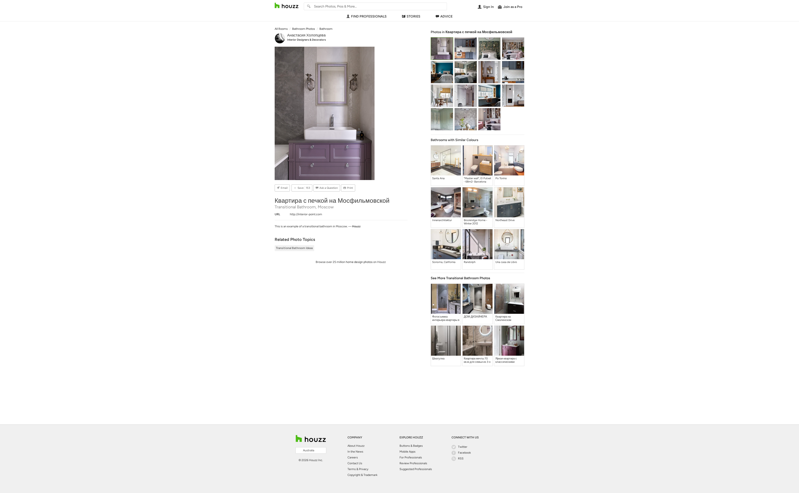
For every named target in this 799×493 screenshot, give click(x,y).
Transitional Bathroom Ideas (294, 248)
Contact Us (354, 463)
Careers (352, 457)
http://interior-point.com (306, 214)
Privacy (363, 469)
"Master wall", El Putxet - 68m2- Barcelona (477, 180)
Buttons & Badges (411, 446)
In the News (355, 451)
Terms (351, 469)
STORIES (413, 16)
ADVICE (446, 16)
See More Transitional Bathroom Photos (460, 278)
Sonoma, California (443, 262)
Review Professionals (413, 463)
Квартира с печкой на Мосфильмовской (478, 32)
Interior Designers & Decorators (306, 39)
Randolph (469, 262)
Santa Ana (438, 178)
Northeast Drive (505, 220)
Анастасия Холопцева (306, 35)
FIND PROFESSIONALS (369, 16)
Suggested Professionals (416, 469)
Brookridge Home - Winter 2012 (475, 222)
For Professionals (411, 457)
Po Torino (501, 178)
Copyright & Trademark (362, 475)
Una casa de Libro (506, 262)
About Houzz (356, 446)
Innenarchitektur (442, 220)
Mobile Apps (408, 451)
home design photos (359, 262)
